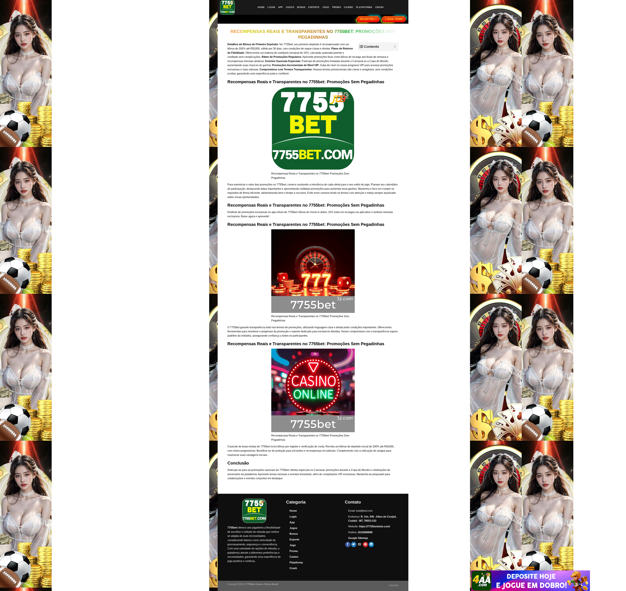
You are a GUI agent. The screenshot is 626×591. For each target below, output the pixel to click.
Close (530, 568)
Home (261, 7)
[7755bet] (236, 7)
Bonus (301, 7)
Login (271, 7)
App (280, 7)
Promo (336, 7)
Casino (348, 7)
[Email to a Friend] (359, 544)
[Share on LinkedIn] (371, 544)
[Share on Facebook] (347, 544)
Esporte (313, 7)
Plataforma (364, 7)
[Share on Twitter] (353, 544)
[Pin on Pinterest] (365, 544)
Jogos (290, 7)
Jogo (325, 7)
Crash (379, 7)
